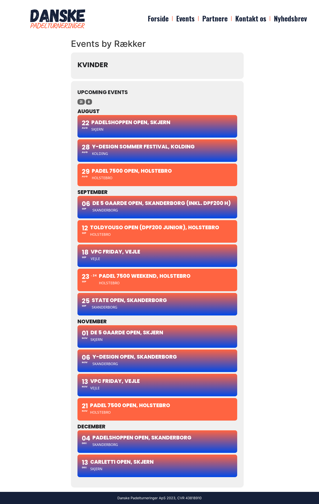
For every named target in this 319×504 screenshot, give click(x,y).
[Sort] (89, 102)
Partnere (215, 18)
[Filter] (81, 102)
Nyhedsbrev (290, 18)
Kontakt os (250, 18)
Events (185, 18)
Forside (158, 18)
